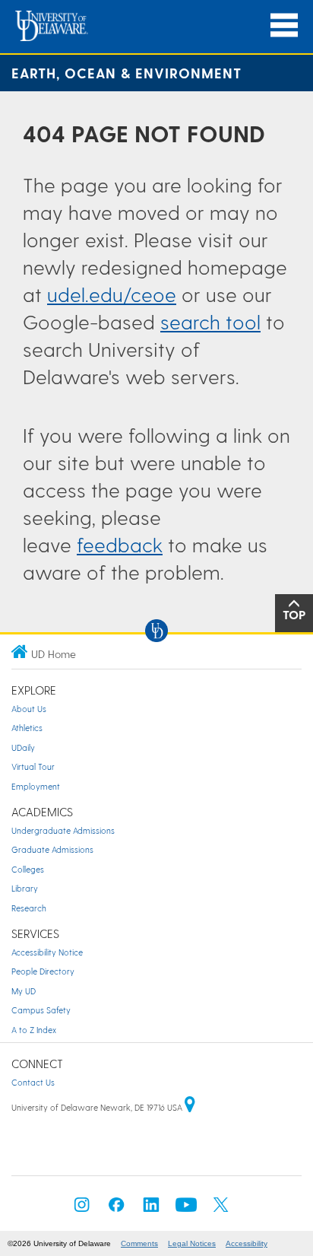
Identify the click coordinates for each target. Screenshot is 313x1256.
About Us (28, 709)
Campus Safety (41, 1010)
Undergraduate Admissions (63, 830)
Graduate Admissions (52, 849)
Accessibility (246, 1243)
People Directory (42, 971)
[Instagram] (82, 1209)
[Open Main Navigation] (284, 25)
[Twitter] (221, 1209)
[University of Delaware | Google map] (190, 1107)
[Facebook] (116, 1209)
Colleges (27, 869)
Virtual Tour (33, 766)
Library (24, 888)
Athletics (27, 728)
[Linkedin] (151, 1209)
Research (28, 908)
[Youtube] (186, 1209)
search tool (210, 321)
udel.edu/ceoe (111, 294)
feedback (120, 544)
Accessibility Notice (47, 952)
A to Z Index (33, 1030)
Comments (139, 1243)
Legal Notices (192, 1243)
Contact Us (33, 1082)
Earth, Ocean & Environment (126, 73)
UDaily (23, 747)
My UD (23, 991)
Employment (35, 786)
